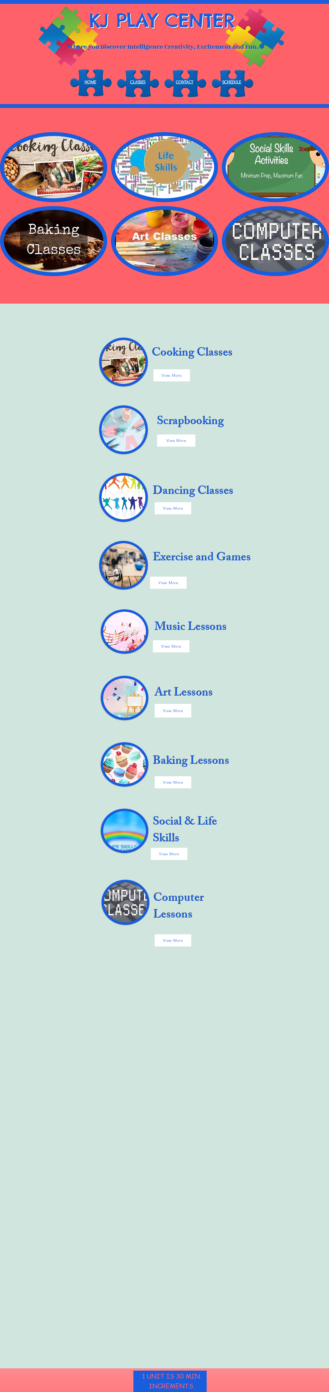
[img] (53, 167)
